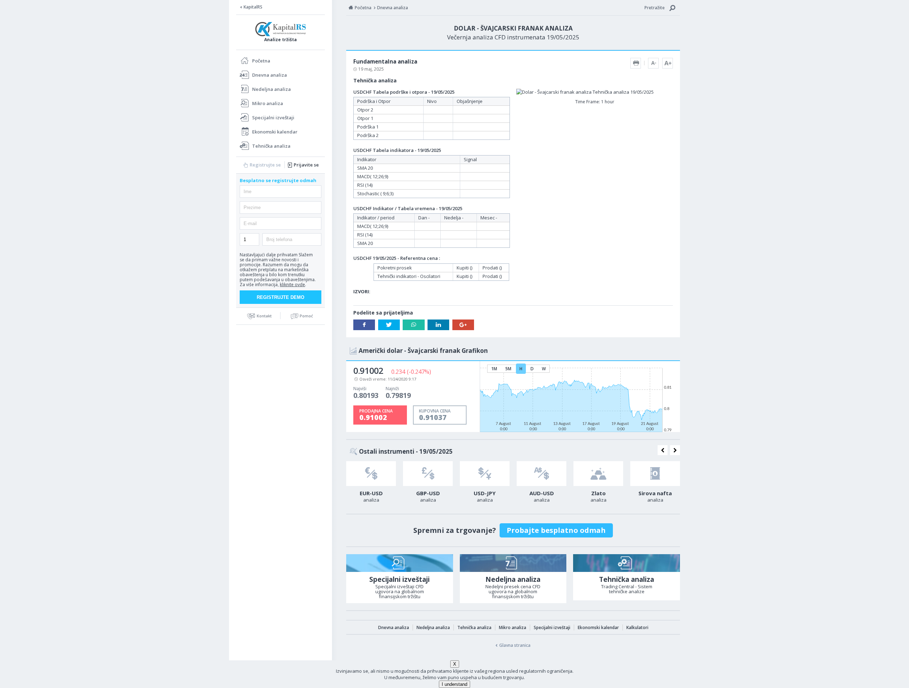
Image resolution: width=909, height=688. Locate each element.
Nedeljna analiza (271, 89)
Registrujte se (265, 165)
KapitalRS (253, 7)
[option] (371, 484)
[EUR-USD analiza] (371, 473)
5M (508, 369)
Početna (261, 61)
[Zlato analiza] (598, 473)
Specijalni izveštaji (273, 117)
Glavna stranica (514, 645)
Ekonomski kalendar (275, 132)
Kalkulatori (637, 627)
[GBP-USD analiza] (427, 473)
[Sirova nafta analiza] (655, 473)
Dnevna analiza (269, 75)
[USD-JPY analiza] (484, 473)
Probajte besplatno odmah (556, 530)
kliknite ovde (292, 285)
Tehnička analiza (271, 146)
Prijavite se (306, 165)
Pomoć (306, 315)
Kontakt (264, 315)
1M (494, 369)
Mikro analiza (267, 103)
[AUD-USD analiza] (541, 473)
